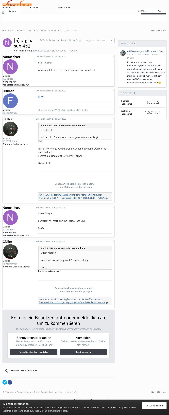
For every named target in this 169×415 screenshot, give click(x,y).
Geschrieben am (51, 56)
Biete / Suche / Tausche (65, 50)
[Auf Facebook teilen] (10, 382)
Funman (8, 91)
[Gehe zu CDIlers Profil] (10, 129)
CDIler (7, 119)
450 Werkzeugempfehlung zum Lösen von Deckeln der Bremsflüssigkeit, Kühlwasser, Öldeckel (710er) (146, 51)
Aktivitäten (46, 11)
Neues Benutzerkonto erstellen (34, 352)
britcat (135, 54)
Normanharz (25, 50)
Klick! (40, 96)
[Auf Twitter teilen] (4, 382)
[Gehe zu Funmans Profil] (10, 100)
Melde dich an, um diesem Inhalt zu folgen (62, 40)
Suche (28, 11)
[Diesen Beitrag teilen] (113, 56)
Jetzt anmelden (83, 352)
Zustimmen (155, 405)
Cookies (16, 407)
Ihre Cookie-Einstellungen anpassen (119, 407)
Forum (12, 11)
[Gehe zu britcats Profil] (123, 53)
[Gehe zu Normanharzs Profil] (7, 42)
